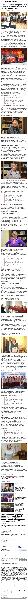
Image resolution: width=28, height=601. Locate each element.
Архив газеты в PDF (5, 550)
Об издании (3, 546)
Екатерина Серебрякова (12, 476)
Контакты (3, 547)
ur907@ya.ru (17, 592)
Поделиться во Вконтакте (12, 11)
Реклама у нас (4, 549)
